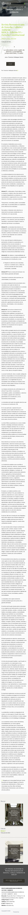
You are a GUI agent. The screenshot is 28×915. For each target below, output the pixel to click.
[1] (17, 70)
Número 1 (3, 831)
